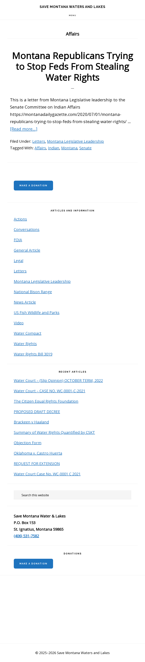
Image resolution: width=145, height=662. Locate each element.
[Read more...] (23, 129)
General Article (27, 250)
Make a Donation (33, 185)
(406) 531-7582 (26, 535)
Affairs (40, 147)
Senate (85, 147)
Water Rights (25, 343)
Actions (20, 219)
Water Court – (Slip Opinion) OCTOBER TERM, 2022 (58, 380)
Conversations (26, 229)
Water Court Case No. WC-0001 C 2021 (47, 473)
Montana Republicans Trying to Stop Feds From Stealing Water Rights (72, 66)
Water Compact (27, 333)
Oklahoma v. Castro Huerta (38, 453)
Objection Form (27, 442)
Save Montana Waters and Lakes (72, 7)
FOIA (18, 239)
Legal (18, 260)
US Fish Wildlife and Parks (36, 312)
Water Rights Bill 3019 (33, 354)
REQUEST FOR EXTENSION (37, 463)
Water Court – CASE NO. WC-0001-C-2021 (49, 390)
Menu (72, 15)
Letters (38, 141)
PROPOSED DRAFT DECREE (37, 411)
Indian (53, 147)
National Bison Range (33, 291)
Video (19, 322)
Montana (69, 147)
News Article (25, 302)
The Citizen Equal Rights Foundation (46, 401)
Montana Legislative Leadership (75, 141)
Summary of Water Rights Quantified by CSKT (54, 432)
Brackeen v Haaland (31, 422)
